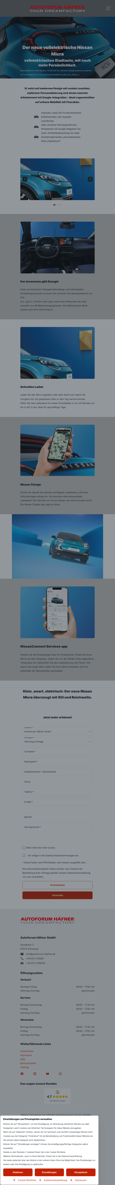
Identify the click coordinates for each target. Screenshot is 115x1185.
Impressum (81, 1180)
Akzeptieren (80, 1172)
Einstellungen (49, 1172)
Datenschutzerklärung (55, 1180)
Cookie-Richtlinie (27, 1180)
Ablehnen (18, 1172)
